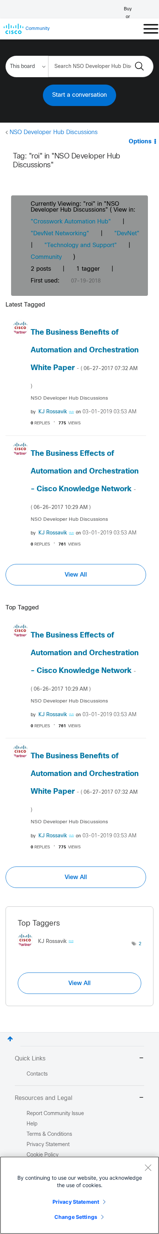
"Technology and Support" (80, 245)
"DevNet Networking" (60, 233)
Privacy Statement (76, 1202)
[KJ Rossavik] (49, 949)
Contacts (37, 1074)
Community (46, 257)
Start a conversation (79, 95)
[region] (79, 1195)
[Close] (148, 1167)
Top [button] (10, 1038)
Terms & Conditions (49, 1134)
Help (32, 1124)
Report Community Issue (55, 1113)
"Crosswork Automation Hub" (71, 222)
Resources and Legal (43, 1098)
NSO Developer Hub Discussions (54, 132)
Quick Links (30, 1059)
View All (76, 575)
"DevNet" (126, 233)
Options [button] (140, 141)
